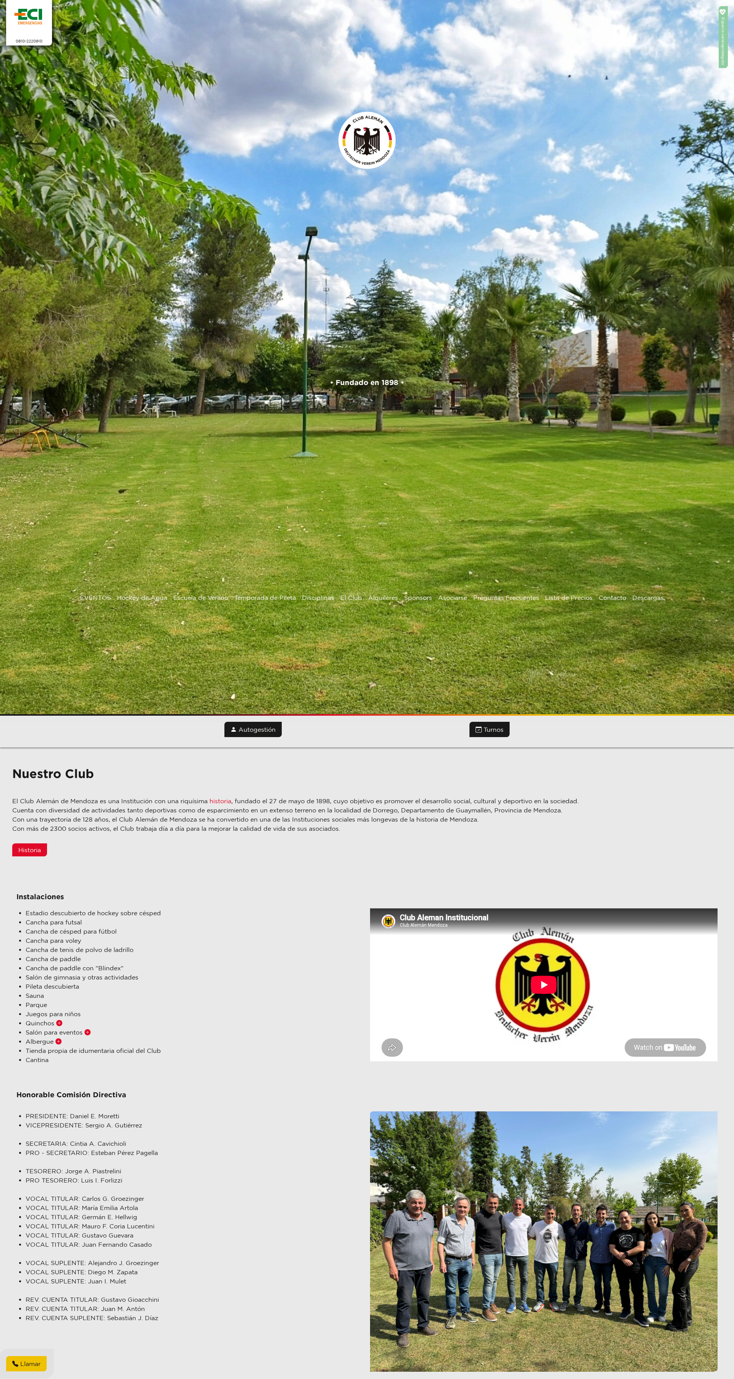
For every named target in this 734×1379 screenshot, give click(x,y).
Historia (29, 849)
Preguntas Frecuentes (506, 597)
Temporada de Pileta (265, 597)
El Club (351, 597)
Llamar (29, 1363)
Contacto (612, 597)
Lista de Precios (569, 597)
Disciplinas (318, 597)
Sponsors (418, 597)
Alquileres (383, 597)
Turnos (492, 729)
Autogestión (256, 729)
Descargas (648, 597)
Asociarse (452, 597)
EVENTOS (95, 597)
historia (220, 801)
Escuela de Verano (200, 597)
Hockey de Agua (142, 597)
